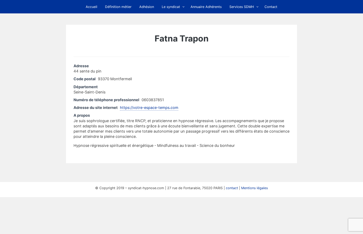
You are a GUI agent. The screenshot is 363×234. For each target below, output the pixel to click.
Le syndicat (171, 7)
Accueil (91, 7)
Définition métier (118, 7)
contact (232, 188)
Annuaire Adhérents (206, 7)
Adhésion (146, 7)
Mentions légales (254, 188)
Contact (270, 7)
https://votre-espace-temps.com (149, 107)
